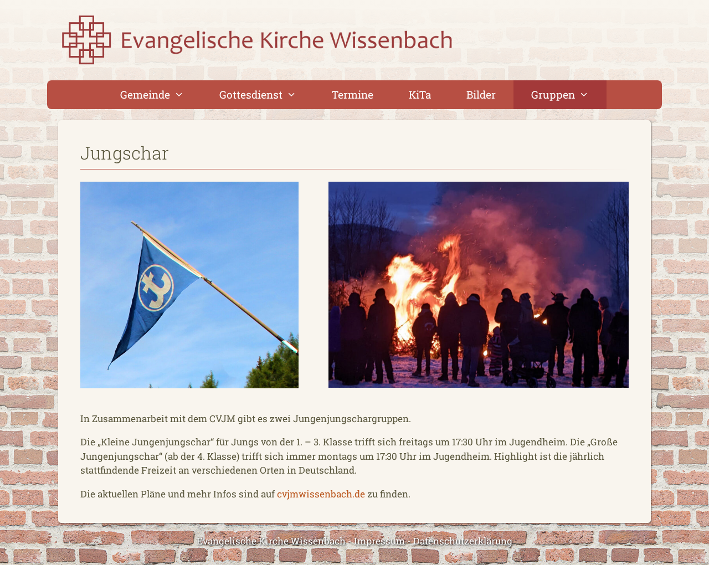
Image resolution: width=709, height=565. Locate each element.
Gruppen (553, 94)
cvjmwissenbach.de (321, 493)
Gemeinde (145, 94)
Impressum (379, 541)
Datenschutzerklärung (462, 541)
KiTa (420, 94)
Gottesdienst (250, 94)
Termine (352, 94)
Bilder (481, 94)
